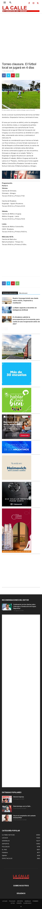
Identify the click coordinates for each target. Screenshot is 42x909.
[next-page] (6, 329)
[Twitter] (38, 3)
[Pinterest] (13, 75)
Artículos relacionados (10, 293)
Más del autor (23, 293)
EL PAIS (13, 903)
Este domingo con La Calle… (22, 806)
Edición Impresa (18, 797)
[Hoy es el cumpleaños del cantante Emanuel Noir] (7, 818)
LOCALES (4, 901)
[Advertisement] (21, 36)
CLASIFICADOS (27, 903)
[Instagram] (33, 3)
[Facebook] (29, 3)
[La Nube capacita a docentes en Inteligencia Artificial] (7, 310)
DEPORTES (20, 901)
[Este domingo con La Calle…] (7, 808)
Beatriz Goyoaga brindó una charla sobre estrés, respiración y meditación (25, 300)
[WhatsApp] (17, 75)
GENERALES (28, 901)
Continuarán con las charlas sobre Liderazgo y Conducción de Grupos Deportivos (24, 606)
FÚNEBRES (35, 901)
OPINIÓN (19, 903)
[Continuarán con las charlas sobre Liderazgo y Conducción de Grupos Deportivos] (7, 606)
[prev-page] (3, 329)
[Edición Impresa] (7, 799)
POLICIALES (12, 901)
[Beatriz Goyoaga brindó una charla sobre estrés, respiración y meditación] (7, 300)
